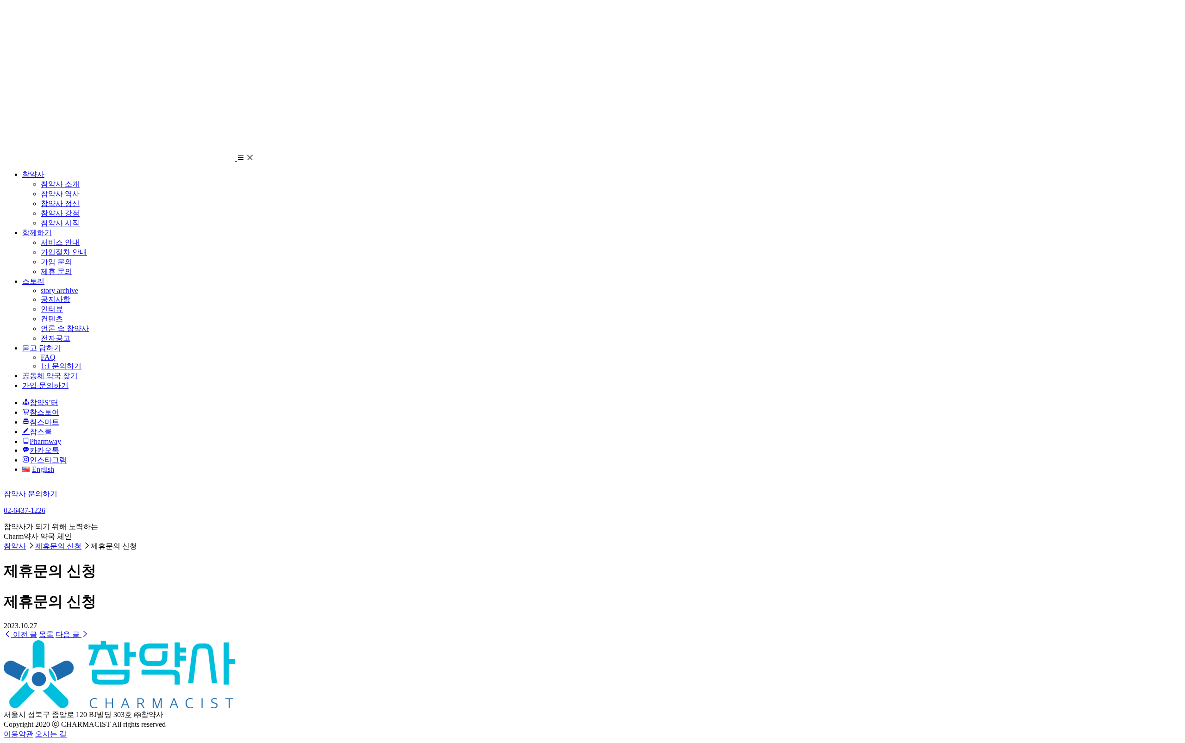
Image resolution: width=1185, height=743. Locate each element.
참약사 (33, 174)
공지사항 (55, 299)
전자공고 (55, 338)
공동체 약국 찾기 (50, 376)
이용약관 (18, 734)
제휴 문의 (56, 271)
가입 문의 (56, 262)
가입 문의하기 (45, 385)
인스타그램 (48, 460)
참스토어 (44, 412)
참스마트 (44, 422)
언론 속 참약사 (65, 328)
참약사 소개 (60, 184)
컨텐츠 (52, 319)
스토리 (33, 281)
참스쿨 (41, 432)
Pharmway (45, 441)
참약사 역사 (60, 194)
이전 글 (24, 634)
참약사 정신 (60, 203)
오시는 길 (51, 734)
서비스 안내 (60, 242)
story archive (59, 290)
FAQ (48, 357)
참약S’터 (44, 402)
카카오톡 (44, 450)
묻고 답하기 (41, 348)
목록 (46, 634)
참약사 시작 (60, 223)
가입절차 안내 (64, 252)
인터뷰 (52, 309)
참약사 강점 (60, 213)
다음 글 (68, 634)
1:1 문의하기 (61, 366)
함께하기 (37, 233)
